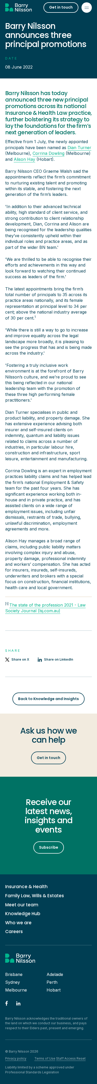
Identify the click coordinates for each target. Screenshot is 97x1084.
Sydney (12, 982)
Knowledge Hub (22, 914)
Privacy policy (15, 1058)
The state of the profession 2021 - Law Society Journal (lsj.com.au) (45, 607)
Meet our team (21, 905)
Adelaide (55, 974)
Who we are (18, 923)
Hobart (54, 990)
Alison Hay (24, 159)
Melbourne (16, 990)
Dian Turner (79, 147)
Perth (52, 982)
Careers (14, 932)
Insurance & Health (26, 887)
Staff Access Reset (71, 1058)
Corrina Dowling (48, 153)
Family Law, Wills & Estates (34, 896)
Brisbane (14, 974)
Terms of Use (44, 1058)
